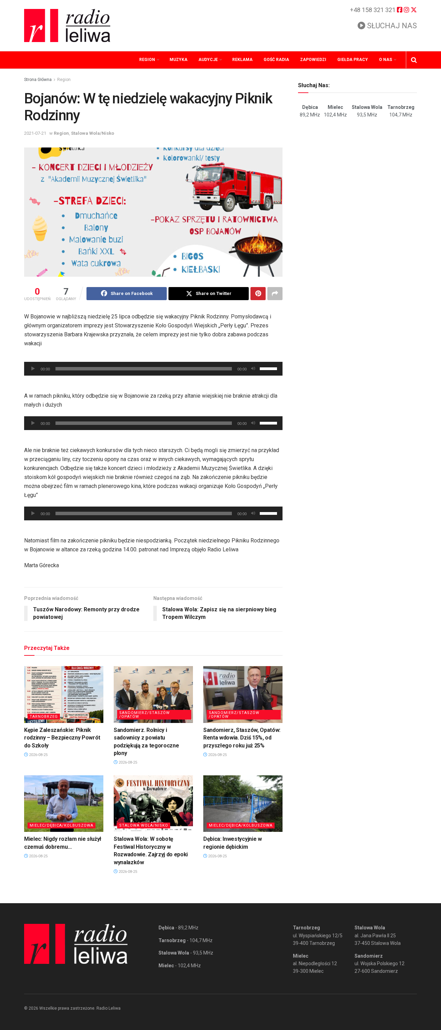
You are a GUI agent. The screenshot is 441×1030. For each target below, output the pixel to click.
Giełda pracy (352, 59)
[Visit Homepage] (67, 25)
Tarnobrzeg (44, 716)
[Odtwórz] (33, 368)
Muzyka (178, 59)
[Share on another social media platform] (275, 293)
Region (147, 59)
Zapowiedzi (313, 59)
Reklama (242, 59)
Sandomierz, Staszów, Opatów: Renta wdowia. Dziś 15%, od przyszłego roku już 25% (241, 738)
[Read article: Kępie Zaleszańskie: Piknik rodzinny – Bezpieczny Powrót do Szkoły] (63, 694)
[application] (153, 369)
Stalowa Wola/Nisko (92, 133)
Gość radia (276, 59)
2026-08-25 (38, 755)
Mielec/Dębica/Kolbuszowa (61, 825)
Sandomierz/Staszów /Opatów (144, 715)
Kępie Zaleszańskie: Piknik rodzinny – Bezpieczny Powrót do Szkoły (62, 738)
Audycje (208, 59)
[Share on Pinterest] (258, 293)
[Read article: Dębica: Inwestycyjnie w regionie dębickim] (243, 803)
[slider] (269, 368)
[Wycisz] (253, 368)
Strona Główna (38, 79)
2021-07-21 (35, 133)
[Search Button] (414, 60)
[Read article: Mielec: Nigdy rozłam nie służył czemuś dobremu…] (63, 803)
